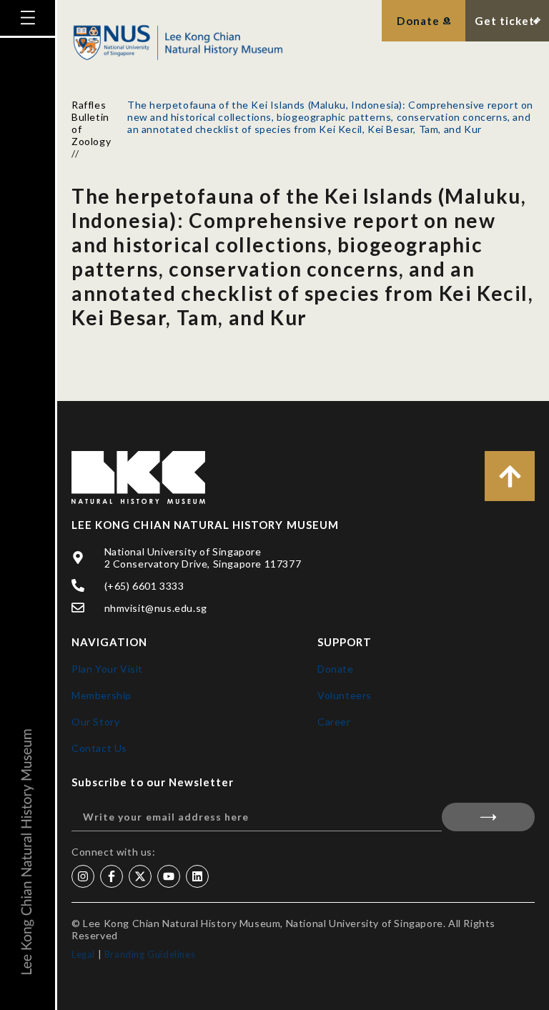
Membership (101, 695)
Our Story (95, 722)
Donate (335, 669)
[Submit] (488, 817)
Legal (83, 954)
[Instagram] (82, 876)
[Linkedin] (197, 876)
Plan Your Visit (107, 669)
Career (334, 722)
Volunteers (344, 695)
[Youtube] (168, 876)
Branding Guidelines (149, 954)
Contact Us (99, 748)
